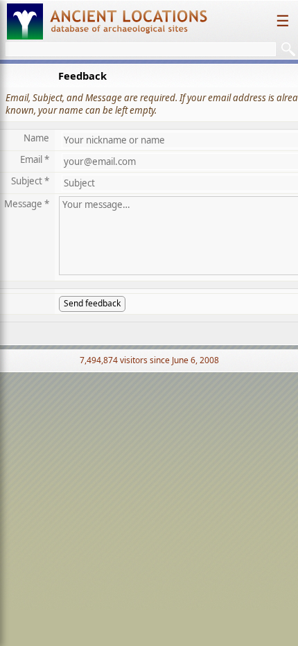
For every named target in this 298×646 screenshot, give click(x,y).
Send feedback (92, 303)
